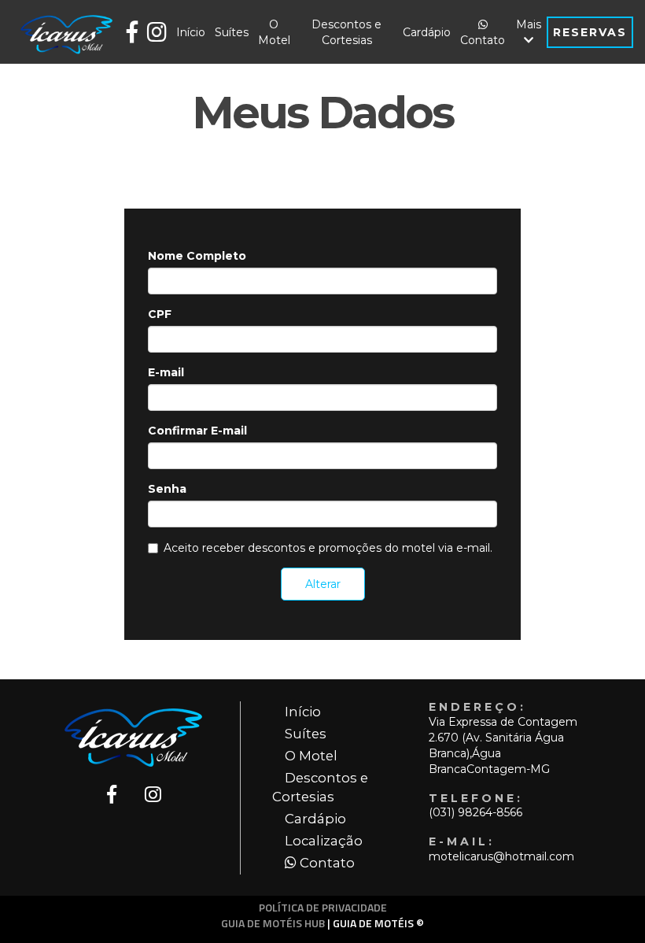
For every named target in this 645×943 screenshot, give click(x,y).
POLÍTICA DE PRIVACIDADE (323, 907)
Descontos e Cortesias (346, 32)
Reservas (590, 32)
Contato (482, 40)
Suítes (232, 32)
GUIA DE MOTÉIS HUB (273, 923)
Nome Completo (197, 256)
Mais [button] (528, 24)
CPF (159, 314)
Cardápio (427, 32)
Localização (324, 841)
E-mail (166, 372)
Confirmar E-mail (197, 430)
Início (190, 32)
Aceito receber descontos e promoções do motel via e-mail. (328, 548)
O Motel (274, 32)
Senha (167, 489)
